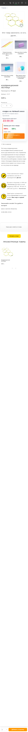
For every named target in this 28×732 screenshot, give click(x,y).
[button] (25, 3)
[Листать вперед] (15, 268)
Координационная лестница (5, 260)
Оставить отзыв (14, 236)
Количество (4, 102)
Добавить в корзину (18, 729)
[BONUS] (16, 3)
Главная (4, 8)
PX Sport (13, 91)
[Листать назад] (12, 268)
